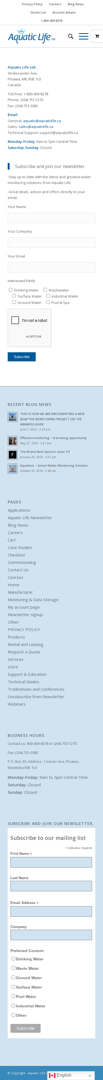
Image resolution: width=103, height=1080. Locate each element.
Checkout (16, 555)
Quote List (38, 12)
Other (13, 622)
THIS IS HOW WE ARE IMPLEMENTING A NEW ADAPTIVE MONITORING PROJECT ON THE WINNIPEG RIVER (52, 419)
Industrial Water (30, 1006)
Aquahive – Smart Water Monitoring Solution (54, 465)
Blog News (76, 4)
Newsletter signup (25, 614)
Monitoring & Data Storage (33, 599)
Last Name (19, 878)
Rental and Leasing (25, 644)
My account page (24, 607)
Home (14, 584)
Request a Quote (24, 652)
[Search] (68, 36)
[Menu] (80, 36)
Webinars (17, 704)
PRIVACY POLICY (24, 629)
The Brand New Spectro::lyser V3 (44, 452)
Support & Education (27, 674)
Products (16, 637)
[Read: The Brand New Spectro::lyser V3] (13, 455)
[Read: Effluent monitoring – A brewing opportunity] (13, 441)
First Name (21, 854)
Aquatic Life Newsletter (30, 517)
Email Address (24, 903)
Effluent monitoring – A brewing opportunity (53, 438)
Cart (12, 540)
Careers (55, 4)
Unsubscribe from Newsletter (36, 696)
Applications (19, 510)
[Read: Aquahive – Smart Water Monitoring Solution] (13, 469)
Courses (15, 577)
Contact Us (18, 569)
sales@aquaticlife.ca (36, 126)
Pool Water (26, 997)
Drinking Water (29, 959)
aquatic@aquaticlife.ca (42, 120)
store (13, 666)
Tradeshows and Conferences (36, 689)
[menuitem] (32, 4)
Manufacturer (20, 592)
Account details (64, 12)
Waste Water (27, 968)
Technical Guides (23, 681)
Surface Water (29, 987)
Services (16, 659)
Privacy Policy (32, 4)
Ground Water (29, 978)
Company (18, 927)
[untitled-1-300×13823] (43, 36)
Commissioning (22, 562)
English (63, 1075)
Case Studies (20, 547)
